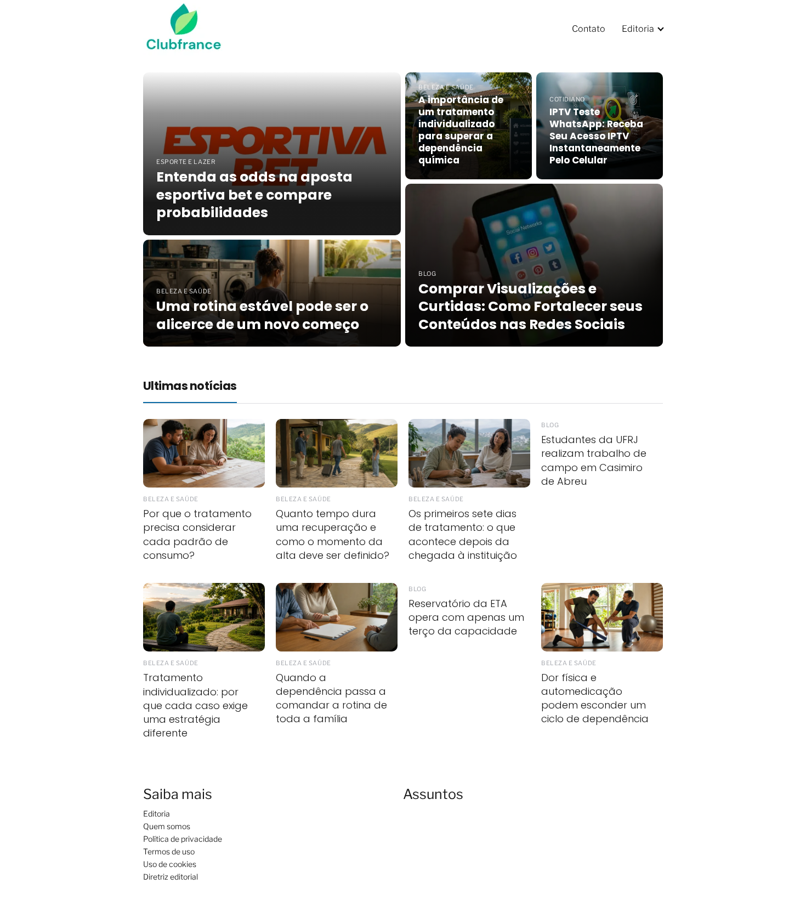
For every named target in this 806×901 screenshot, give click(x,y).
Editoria (638, 29)
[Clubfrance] (191, 28)
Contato (588, 29)
